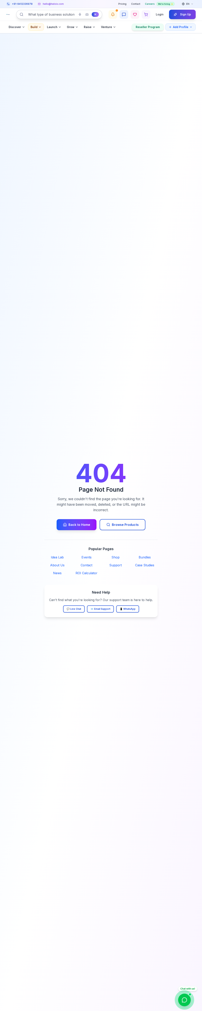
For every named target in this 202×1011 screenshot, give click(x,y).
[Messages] (124, 14)
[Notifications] (112, 14)
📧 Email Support (100, 608)
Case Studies (144, 565)
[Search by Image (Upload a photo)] (87, 14)
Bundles (145, 557)
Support (115, 565)
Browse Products (125, 525)
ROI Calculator (86, 573)
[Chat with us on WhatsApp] (184, 1000)
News (57, 573)
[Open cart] (146, 14)
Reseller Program (148, 27)
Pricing (122, 3)
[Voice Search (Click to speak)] (80, 14)
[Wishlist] (135, 14)
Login (160, 14)
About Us (57, 565)
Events (86, 557)
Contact (135, 3)
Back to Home (79, 525)
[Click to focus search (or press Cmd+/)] (95, 14)
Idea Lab (57, 557)
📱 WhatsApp (128, 608)
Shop (115, 557)
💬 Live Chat (74, 608)
